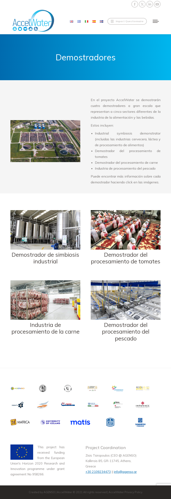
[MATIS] (80, 423)
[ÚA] (110, 423)
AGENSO (49, 492)
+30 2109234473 (98, 472)
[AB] (93, 389)
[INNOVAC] (143, 405)
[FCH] (118, 389)
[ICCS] (67, 389)
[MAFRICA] (20, 423)
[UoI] (50, 423)
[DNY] (17, 405)
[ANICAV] (93, 405)
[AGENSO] (17, 389)
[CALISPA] (67, 405)
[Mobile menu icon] (156, 21)
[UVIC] (118, 405)
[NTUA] (42, 389)
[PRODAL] (42, 405)
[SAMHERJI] (140, 423)
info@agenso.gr (125, 472)
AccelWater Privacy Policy (125, 492)
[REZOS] (143, 389)
